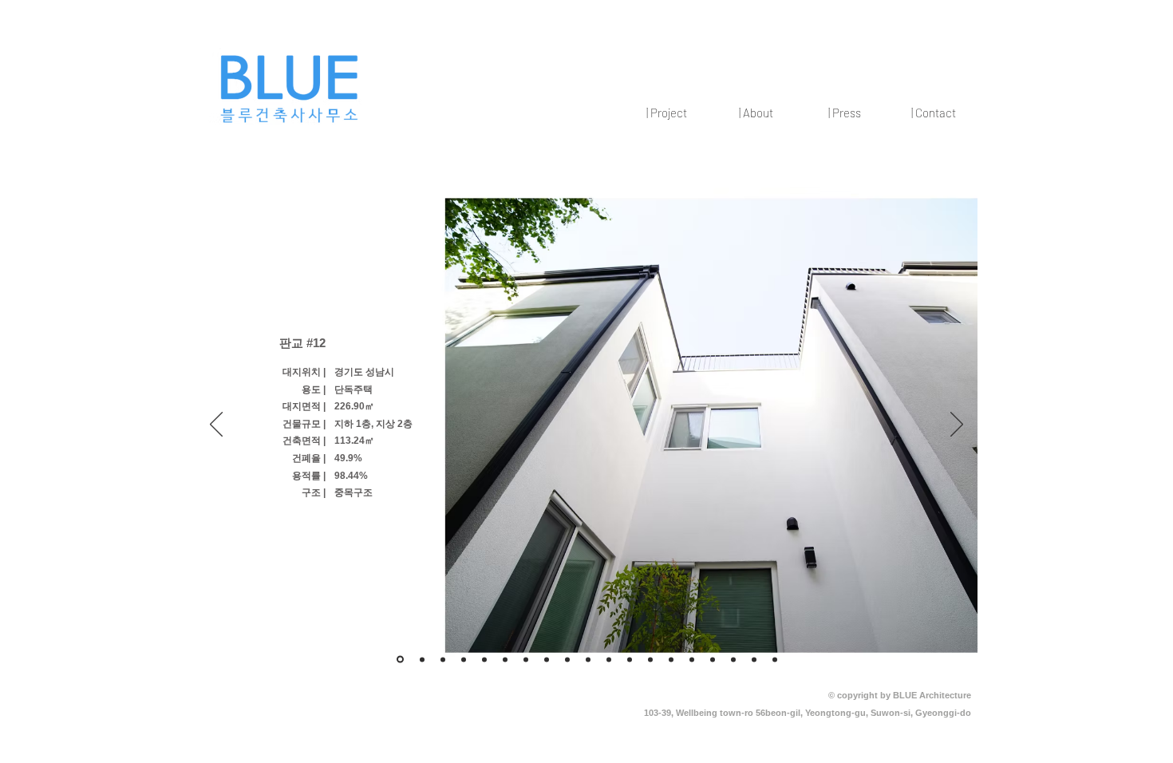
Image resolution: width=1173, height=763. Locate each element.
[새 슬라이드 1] (422, 659)
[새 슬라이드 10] (588, 659)
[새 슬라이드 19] (712, 659)
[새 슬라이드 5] (484, 659)
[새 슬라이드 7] (525, 659)
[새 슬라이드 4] (463, 659)
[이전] (216, 425)
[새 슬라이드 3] (400, 659)
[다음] (956, 425)
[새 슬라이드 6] (505, 659)
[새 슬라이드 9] (546, 659)
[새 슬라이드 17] (754, 659)
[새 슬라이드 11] (608, 659)
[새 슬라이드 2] (442, 659)
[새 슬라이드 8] (567, 659)
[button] (666, 112)
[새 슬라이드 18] (774, 659)
